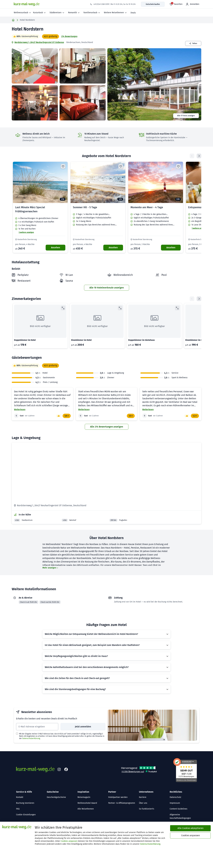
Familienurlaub (90, 12)
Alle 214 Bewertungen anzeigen (106, 426)
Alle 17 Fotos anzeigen (186, 116)
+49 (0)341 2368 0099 (101, 4)
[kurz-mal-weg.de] (26, 4)
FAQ (18, 809)
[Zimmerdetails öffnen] (63, 308)
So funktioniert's (146, 809)
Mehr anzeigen (49, 568)
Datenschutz (175, 797)
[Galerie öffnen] (35, 66)
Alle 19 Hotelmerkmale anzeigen (106, 287)
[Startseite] (13, 20)
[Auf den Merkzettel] (63, 166)
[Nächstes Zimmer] (199, 298)
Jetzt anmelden (83, 726)
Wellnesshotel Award (87, 803)
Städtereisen (55, 12)
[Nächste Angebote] (199, 156)
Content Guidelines (178, 809)
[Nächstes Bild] (63, 182)
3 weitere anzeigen (26, 232)
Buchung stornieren (25, 803)
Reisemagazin (84, 797)
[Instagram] (59, 769)
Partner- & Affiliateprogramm (121, 803)
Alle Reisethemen (86, 809)
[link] (40, 207)
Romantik (72, 12)
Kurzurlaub (38, 12)
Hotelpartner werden (118, 797)
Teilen (194, 43)
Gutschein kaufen (153, 4)
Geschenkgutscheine (56, 797)
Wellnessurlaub (21, 12)
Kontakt (19, 797)
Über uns (143, 803)
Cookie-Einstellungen (26, 814)
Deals (133, 12)
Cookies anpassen (69, 841)
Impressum (175, 803)
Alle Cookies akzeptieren (190, 828)
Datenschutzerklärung (31, 738)
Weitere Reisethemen (114, 12)
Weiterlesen (19, 409)
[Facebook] (66, 769)
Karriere (142, 797)
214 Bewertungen (69, 36)
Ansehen (55, 247)
